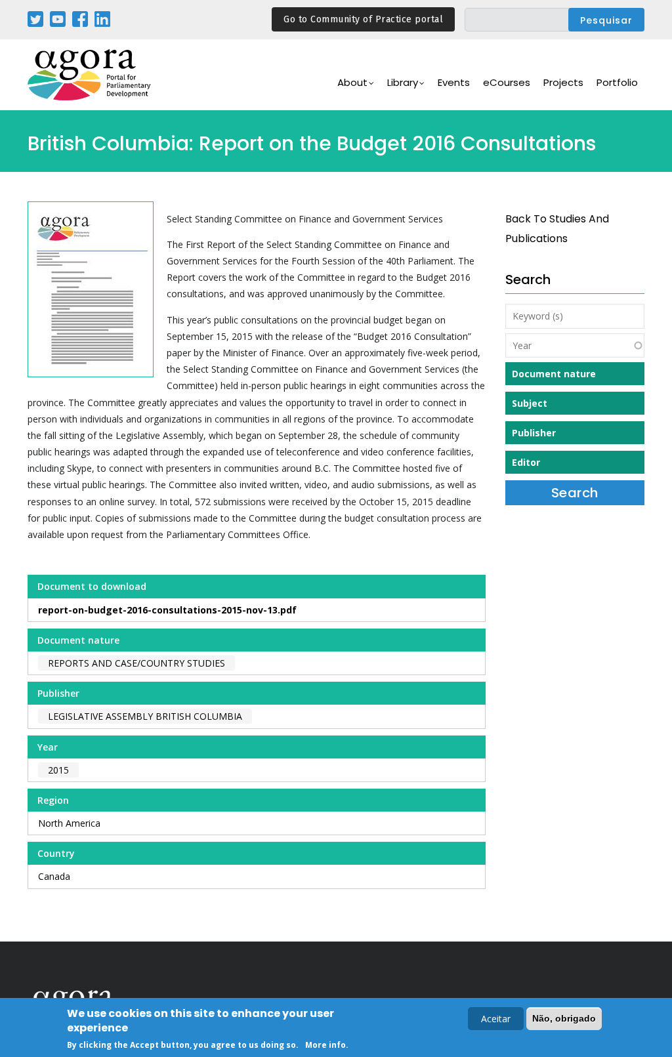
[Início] (90, 75)
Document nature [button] (554, 373)
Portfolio (617, 82)
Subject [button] (529, 403)
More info (325, 1044)
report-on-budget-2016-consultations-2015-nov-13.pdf (167, 610)
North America (69, 823)
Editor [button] (526, 462)
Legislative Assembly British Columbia (145, 716)
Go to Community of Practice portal (363, 19)
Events (454, 82)
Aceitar (496, 1018)
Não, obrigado (564, 1018)
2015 (58, 770)
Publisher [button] (534, 432)
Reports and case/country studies (136, 663)
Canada (54, 876)
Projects (563, 82)
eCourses (506, 82)
